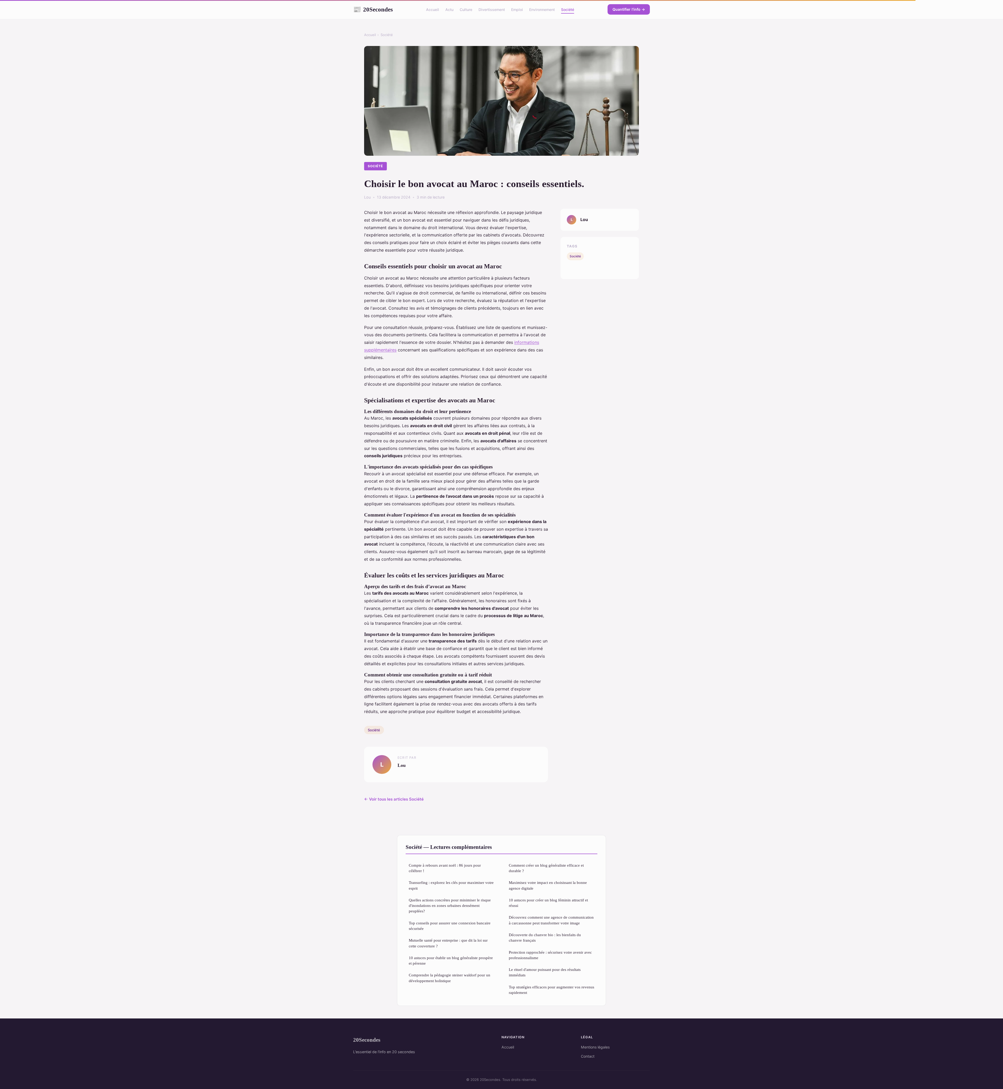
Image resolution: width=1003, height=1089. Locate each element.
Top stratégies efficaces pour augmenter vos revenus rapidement (551, 990)
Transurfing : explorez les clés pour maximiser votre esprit (451, 885)
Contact (587, 1056)
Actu (449, 9)
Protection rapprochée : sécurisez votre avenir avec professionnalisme (550, 955)
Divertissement (492, 9)
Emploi (517, 9)
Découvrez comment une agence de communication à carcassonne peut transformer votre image (551, 920)
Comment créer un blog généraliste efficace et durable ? (546, 868)
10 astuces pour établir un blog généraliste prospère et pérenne (451, 960)
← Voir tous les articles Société (394, 799)
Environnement (542, 9)
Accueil (432, 9)
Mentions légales (595, 1047)
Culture (466, 9)
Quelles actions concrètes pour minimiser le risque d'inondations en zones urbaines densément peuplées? (450, 905)
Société (567, 9)
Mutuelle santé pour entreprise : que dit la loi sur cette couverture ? (448, 943)
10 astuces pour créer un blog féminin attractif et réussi (548, 903)
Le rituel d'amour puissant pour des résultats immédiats (545, 972)
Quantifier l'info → (629, 9)
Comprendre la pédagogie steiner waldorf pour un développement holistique (449, 978)
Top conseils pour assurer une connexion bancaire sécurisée (450, 926)
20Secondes (373, 9)
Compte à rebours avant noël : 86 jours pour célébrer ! (445, 868)
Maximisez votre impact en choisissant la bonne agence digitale (548, 885)
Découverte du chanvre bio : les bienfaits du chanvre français (545, 937)
